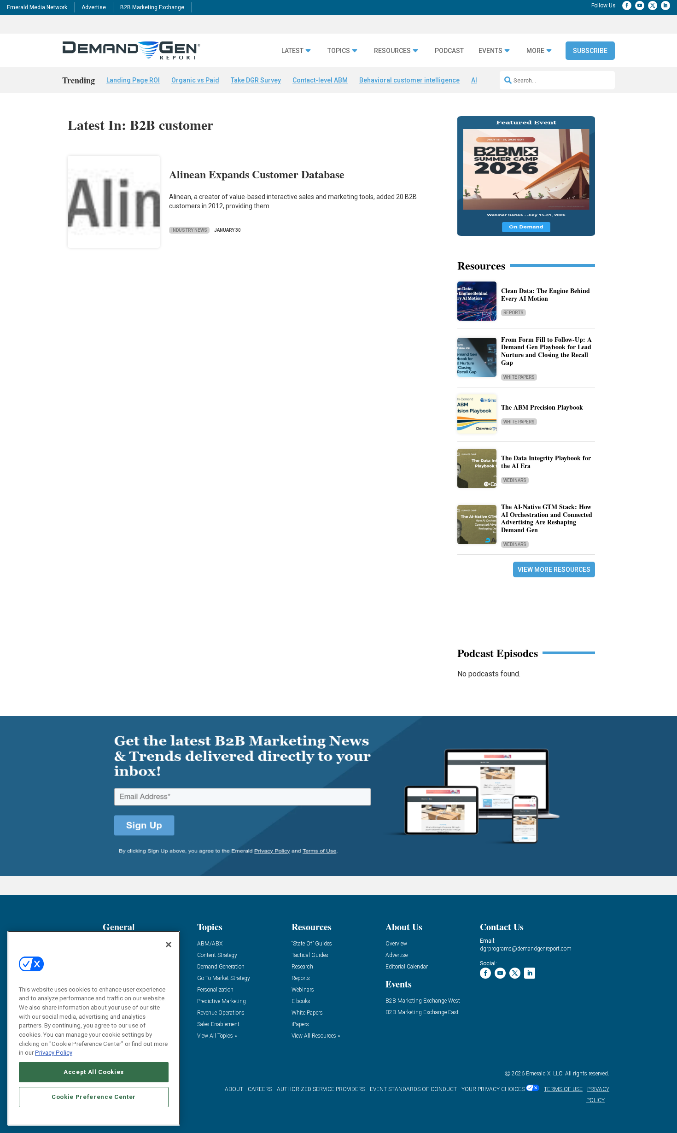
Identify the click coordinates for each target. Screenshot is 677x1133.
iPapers (300, 1024)
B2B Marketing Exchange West (422, 1001)
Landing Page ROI (133, 80)
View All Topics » (217, 1036)
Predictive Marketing (221, 1001)
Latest (292, 50)
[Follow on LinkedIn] (665, 5)
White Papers (519, 377)
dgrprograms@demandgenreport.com (526, 948)
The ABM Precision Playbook (542, 407)
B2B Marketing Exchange (152, 7)
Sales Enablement (218, 1024)
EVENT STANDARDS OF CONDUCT (413, 1089)
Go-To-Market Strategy (223, 978)
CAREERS (260, 1089)
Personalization (215, 990)
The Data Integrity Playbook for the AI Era (546, 461)
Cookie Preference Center (94, 1096)
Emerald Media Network (37, 7)
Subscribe (590, 50)
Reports (513, 312)
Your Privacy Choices (493, 1089)
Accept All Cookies (94, 1071)
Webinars (514, 480)
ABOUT (234, 1089)
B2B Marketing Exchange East (422, 1013)
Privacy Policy (53, 1052)
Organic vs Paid (195, 80)
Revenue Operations (221, 1013)
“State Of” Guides (312, 944)
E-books (301, 1001)
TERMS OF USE (563, 1089)
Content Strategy (217, 955)
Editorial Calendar (406, 967)
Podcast (449, 50)
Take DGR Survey (256, 80)
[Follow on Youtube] (639, 5)
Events (490, 50)
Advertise (94, 7)
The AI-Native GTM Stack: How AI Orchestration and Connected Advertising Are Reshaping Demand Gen (546, 518)
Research (302, 967)
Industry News (189, 230)
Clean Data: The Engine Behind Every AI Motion (545, 294)
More (535, 50)
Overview (396, 944)
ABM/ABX (209, 944)
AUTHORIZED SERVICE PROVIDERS (321, 1089)
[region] (93, 1028)
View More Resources (554, 569)
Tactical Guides (310, 955)
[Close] (168, 944)
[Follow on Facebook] (626, 5)
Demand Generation (221, 967)
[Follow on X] (652, 5)
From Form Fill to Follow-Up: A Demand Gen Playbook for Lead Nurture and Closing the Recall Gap (546, 351)
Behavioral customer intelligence (409, 80)
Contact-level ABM (320, 80)
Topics (338, 50)
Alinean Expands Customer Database (256, 174)
